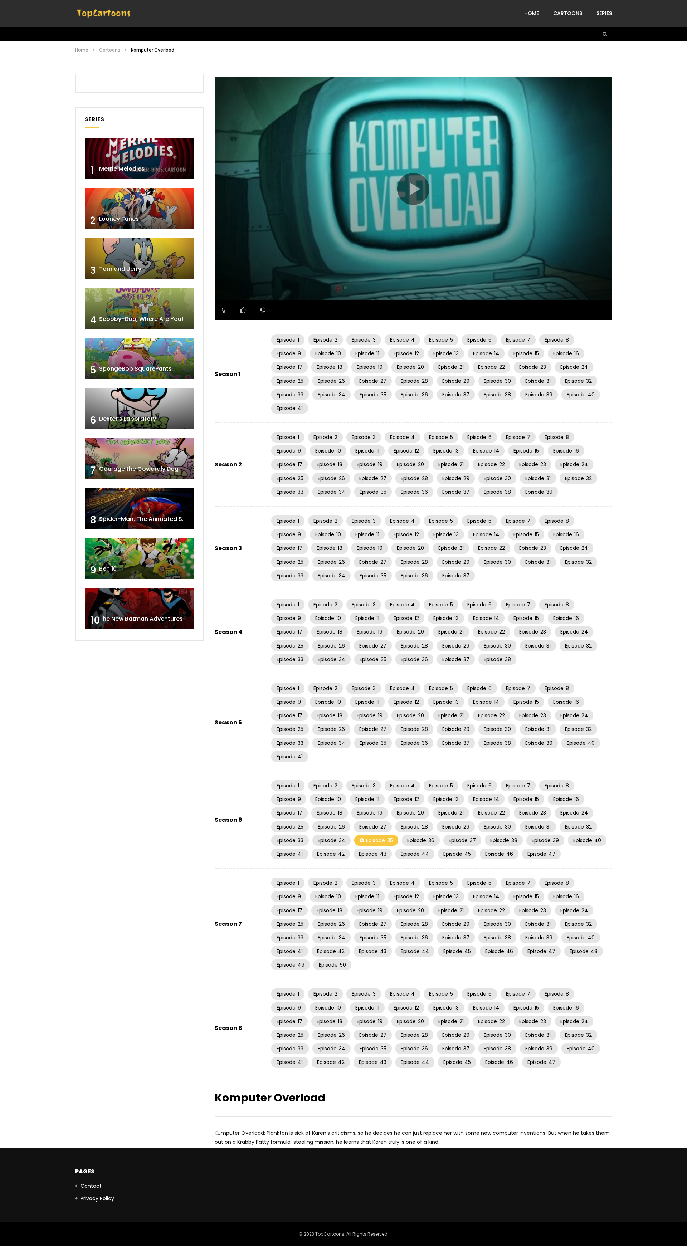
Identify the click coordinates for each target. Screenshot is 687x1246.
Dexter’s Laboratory (127, 419)
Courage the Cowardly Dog (139, 469)
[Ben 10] (139, 558)
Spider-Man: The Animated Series (147, 519)
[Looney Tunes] (139, 208)
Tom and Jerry (120, 269)
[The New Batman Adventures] (139, 608)
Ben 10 (108, 569)
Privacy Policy (97, 1198)
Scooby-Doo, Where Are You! (141, 319)
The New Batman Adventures (141, 619)
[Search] (605, 34)
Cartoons (567, 13)
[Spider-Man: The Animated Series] (139, 508)
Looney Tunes (119, 219)
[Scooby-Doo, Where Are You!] (139, 308)
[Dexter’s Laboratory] (139, 408)
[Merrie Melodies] (139, 158)
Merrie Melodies (122, 169)
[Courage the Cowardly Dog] (139, 458)
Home (531, 13)
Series (604, 13)
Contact (91, 1185)
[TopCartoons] (103, 13)
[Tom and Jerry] (139, 258)
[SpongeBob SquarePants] (139, 358)
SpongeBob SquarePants (135, 369)
